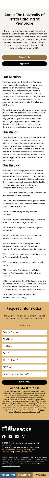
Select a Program (11, 332)
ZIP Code (7, 367)
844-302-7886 (29, 388)
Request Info (24, 57)
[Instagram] (24, 437)
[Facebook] (4, 437)
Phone (14, 360)
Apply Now (24, 63)
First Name (8, 339)
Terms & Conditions (23, 451)
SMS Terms (17, 412)
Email (6, 353)
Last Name (8, 346)
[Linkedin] (17, 437)
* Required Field (24, 326)
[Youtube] (10, 437)
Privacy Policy (23, 449)
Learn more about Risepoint (31, 412)
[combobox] (24, 332)
